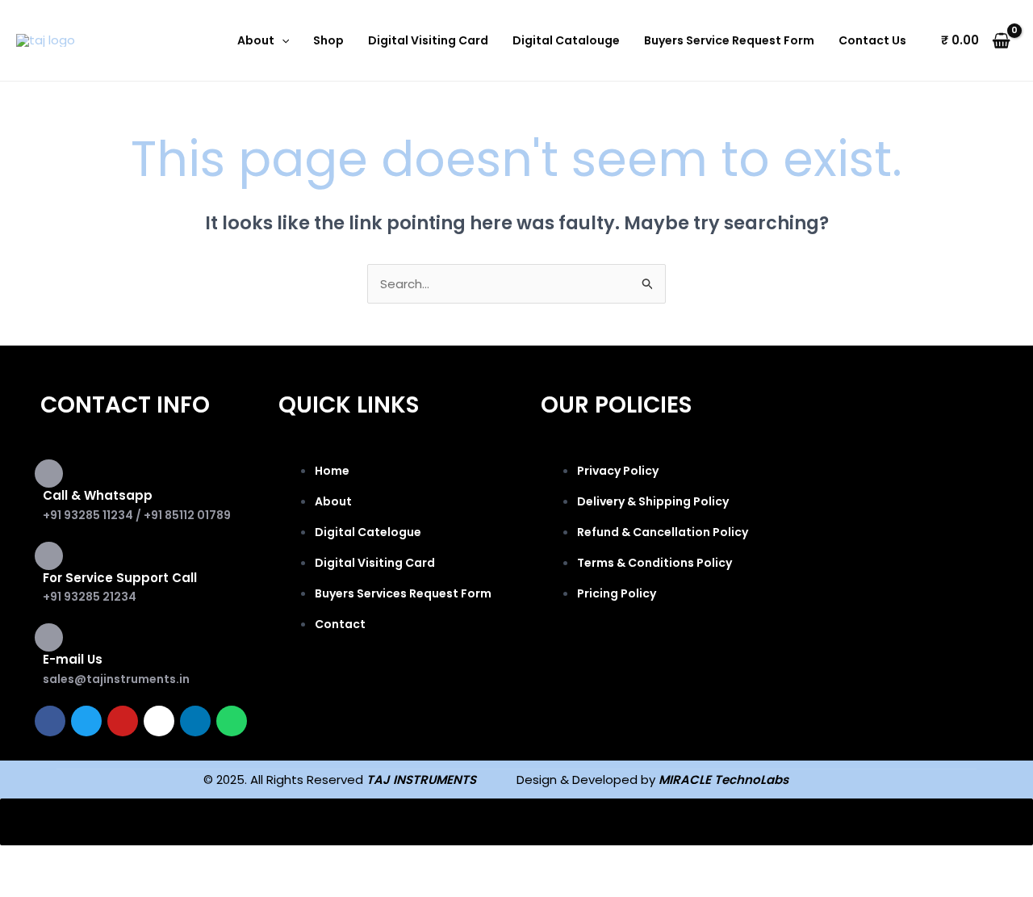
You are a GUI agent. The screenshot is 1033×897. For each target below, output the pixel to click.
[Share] (168, 860)
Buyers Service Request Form (729, 40)
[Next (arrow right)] (100, 886)
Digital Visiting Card (428, 40)
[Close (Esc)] (235, 860)
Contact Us (872, 40)
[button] (281, 40)
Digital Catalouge (566, 40)
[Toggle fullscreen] (100, 860)
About (255, 40)
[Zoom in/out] (32, 860)
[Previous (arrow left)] (32, 886)
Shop (328, 40)
